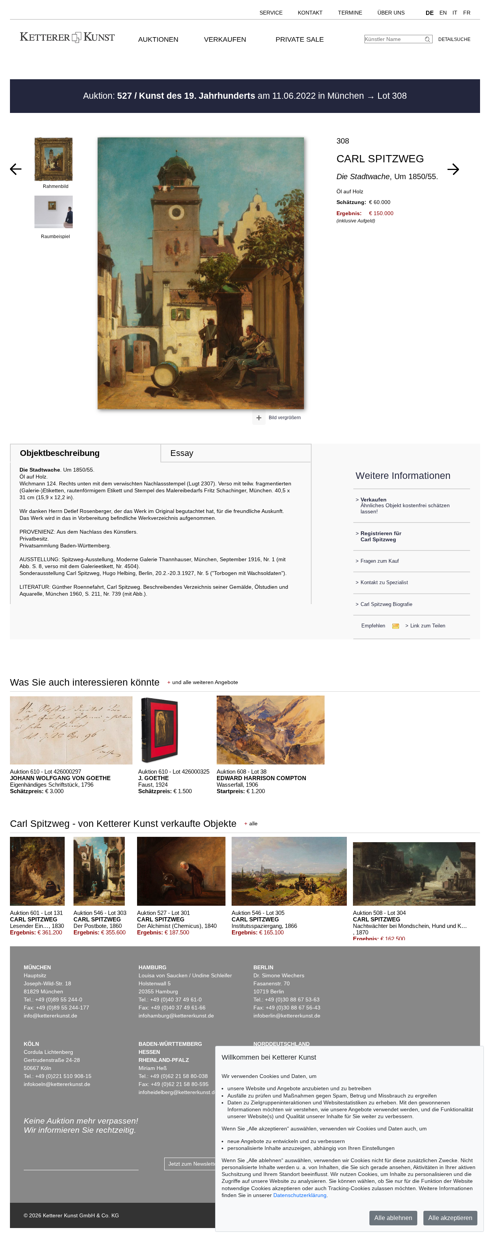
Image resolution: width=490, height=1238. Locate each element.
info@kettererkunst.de (50, 1016)
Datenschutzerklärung (300, 1195)
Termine (350, 13)
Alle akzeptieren (450, 1218)
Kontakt (310, 13)
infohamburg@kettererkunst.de (176, 1016)
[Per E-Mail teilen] (393, 626)
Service (271, 13)
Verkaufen (225, 39)
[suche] (428, 39)
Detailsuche (454, 39)
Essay (181, 453)
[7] (453, 169)
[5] (15, 169)
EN (443, 13)
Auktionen (158, 39)
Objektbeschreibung (60, 453)
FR (466, 13)
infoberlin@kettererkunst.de (286, 1016)
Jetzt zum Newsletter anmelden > (208, 1164)
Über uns (391, 13)
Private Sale (300, 39)
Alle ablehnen (393, 1218)
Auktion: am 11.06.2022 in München (224, 96)
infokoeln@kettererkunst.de (57, 1084)
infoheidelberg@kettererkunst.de (178, 1092)
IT (454, 13)
